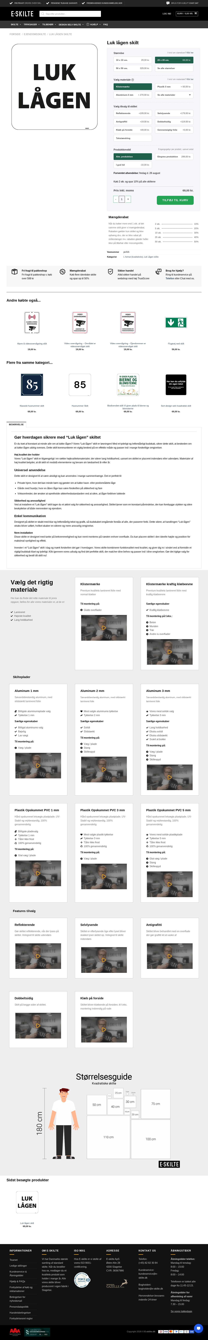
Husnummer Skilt (80, 406)
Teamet (14, 1260)
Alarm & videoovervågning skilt (32, 343)
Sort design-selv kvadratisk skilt (176, 406)
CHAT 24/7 (193, 3)
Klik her (190, 53)
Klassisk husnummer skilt (32, 406)
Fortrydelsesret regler (21, 1318)
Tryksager (30, 24)
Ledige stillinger (18, 1265)
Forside (15, 34)
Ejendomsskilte (35, 34)
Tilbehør (47, 24)
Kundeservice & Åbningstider (18, 1273)
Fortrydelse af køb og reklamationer (21, 1289)
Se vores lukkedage (181, 1311)
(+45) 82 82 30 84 (148, 1263)
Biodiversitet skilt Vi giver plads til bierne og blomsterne (128, 407)
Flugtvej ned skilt (176, 343)
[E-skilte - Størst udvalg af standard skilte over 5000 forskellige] (22, 14)
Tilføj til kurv (175, 200)
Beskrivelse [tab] (16, 424)
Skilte (14, 24)
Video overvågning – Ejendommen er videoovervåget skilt (128, 345)
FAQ (105, 24)
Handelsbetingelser (20, 1312)
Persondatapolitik (19, 1306)
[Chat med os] (198, 1328)
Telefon (170, 278)
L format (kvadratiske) (133, 257)
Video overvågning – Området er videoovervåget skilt (80, 345)
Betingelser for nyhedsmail (17, 1299)
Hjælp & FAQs (17, 1281)
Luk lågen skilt (27, 1223)
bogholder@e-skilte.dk (151, 1288)
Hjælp (94, 24)
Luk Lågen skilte (60, 34)
